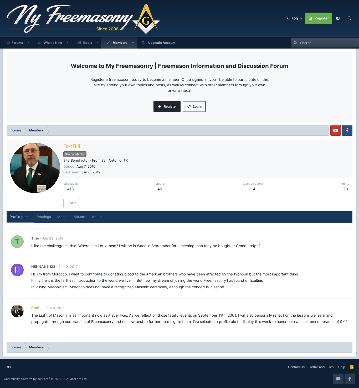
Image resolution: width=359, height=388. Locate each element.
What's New (53, 43)
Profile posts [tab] (20, 217)
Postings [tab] (44, 217)
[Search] (349, 18)
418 (70, 189)
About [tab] (97, 217)
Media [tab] (62, 217)
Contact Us (296, 367)
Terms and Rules (321, 367)
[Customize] (337, 18)
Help (341, 367)
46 (159, 189)
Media (87, 43)
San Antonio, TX (114, 160)
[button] (28, 43)
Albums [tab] (80, 217)
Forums (17, 43)
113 (345, 189)
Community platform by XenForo (46, 379)
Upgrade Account (162, 43)
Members (120, 43)
